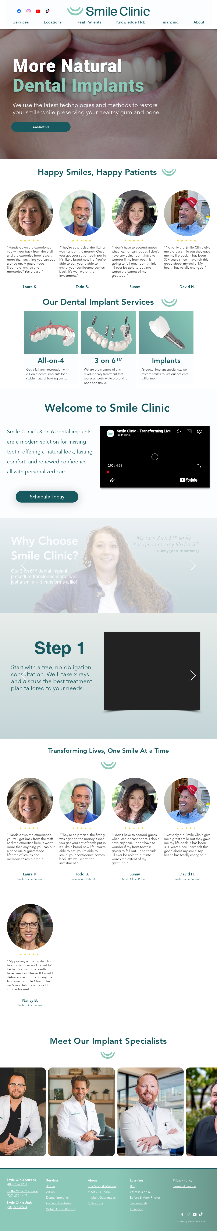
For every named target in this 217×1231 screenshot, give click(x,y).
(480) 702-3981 (17, 1184)
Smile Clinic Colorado (22, 1191)
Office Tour (95, 1203)
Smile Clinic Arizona (21, 1180)
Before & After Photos (145, 1197)
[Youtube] (38, 11)
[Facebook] (19, 11)
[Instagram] (28, 11)
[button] (21, 22)
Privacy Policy (182, 1180)
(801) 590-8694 (17, 1207)
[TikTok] (47, 11)
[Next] (193, 565)
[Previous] (23, 565)
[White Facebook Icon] (182, 1214)
